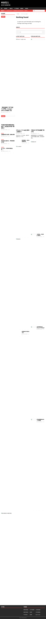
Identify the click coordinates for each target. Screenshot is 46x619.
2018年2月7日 (34, 133)
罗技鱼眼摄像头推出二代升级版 (40, 420)
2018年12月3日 (4, 136)
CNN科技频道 (38, 612)
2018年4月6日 (4, 143)
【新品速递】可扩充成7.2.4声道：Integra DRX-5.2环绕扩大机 (7, 109)
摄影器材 (21, 8)
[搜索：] (39, 10)
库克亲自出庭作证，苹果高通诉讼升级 (8, 141)
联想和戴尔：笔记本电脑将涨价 (25, 141)
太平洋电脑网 (32, 609)
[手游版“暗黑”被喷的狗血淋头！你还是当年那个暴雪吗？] (8, 119)
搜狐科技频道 (26, 612)
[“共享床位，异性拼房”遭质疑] (33, 279)
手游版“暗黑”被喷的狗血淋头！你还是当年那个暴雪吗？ (7, 126)
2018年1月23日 (39, 421)
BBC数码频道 (38, 609)
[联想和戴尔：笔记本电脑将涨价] (18, 141)
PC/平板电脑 (16, 8)
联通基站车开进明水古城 (25, 332)
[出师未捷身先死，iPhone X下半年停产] (33, 371)
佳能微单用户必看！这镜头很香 (8, 134)
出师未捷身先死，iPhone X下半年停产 (41, 327)
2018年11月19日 (5, 112)
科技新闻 (5, 8)
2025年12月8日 (19, 133)
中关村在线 (26, 614)
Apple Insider (38, 614)
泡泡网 (31, 612)
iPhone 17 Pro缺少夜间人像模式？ (22, 131)
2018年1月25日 (39, 236)
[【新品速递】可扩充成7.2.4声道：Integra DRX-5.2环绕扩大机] (8, 61)
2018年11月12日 (5, 151)
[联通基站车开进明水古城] (18, 333)
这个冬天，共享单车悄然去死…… (7, 149)
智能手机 (11, 8)
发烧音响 (26, 8)
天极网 (31, 614)
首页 (1, 8)
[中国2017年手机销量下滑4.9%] (38, 84)
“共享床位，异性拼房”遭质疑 (40, 235)
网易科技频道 (26, 609)
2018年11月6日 (4, 129)
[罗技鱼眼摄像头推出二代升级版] (33, 464)
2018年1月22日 (39, 329)
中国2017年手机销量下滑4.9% (37, 131)
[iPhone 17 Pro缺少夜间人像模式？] (23, 84)
